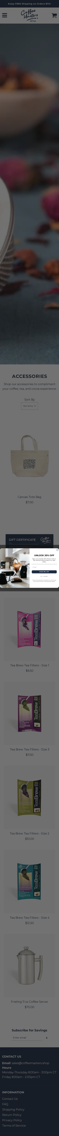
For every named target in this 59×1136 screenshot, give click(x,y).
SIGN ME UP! (44, 571)
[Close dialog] (57, 550)
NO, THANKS (44, 576)
